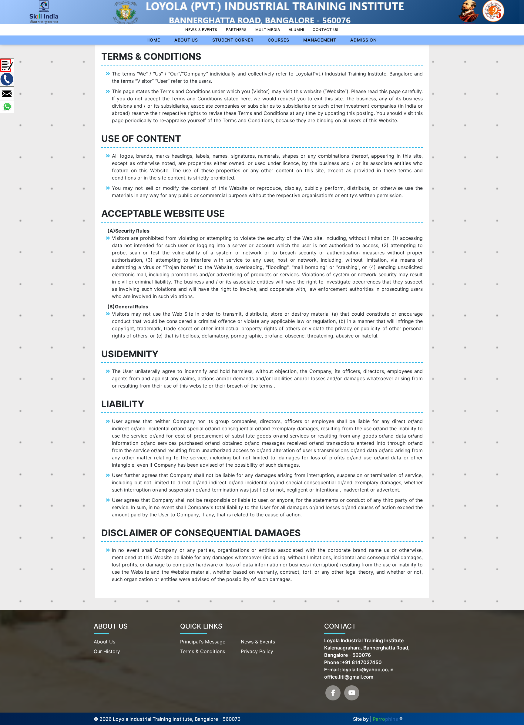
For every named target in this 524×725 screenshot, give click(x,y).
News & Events (201, 29)
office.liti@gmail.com (348, 677)
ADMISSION (363, 39)
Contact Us (326, 29)
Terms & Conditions (202, 651)
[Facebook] (333, 692)
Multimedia (267, 29)
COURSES (278, 39)
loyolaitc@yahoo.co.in (367, 669)
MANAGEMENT (319, 39)
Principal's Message (202, 642)
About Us (104, 642)
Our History (107, 651)
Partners (236, 29)
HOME (153, 39)
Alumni (296, 29)
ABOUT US (186, 39)
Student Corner (233, 39)
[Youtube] (351, 692)
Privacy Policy (257, 651)
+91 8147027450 (362, 662)
